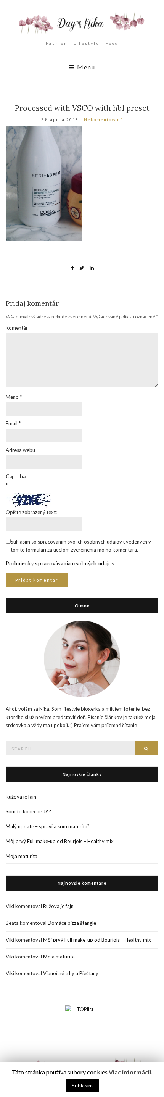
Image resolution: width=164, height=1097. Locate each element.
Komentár (17, 328)
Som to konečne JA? (28, 811)
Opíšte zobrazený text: (31, 512)
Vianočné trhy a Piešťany (70, 973)
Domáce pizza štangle (72, 923)
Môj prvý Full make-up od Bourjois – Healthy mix (60, 841)
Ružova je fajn (21, 797)
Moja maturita (21, 856)
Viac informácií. (131, 1072)
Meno (14, 397)
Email (13, 423)
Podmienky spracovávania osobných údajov (60, 563)
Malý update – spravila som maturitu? (48, 826)
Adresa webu (20, 450)
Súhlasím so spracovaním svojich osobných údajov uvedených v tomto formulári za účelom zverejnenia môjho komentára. (81, 546)
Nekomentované (103, 119)
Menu (85, 67)
